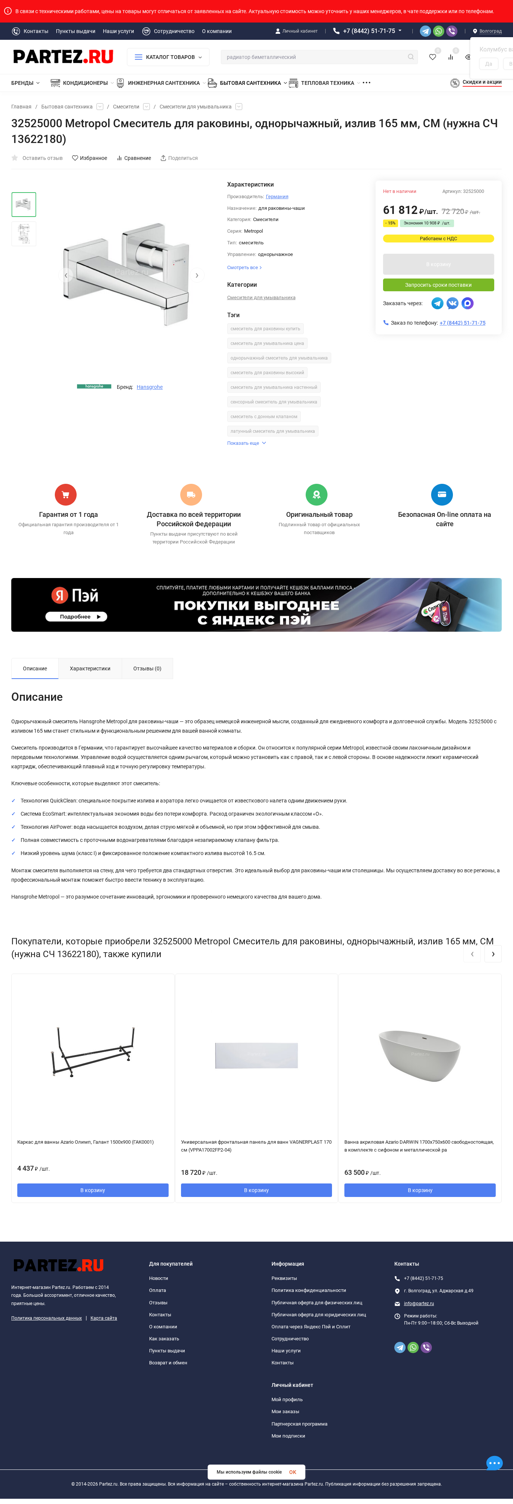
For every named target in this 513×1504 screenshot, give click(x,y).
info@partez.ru (419, 1303)
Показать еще (243, 443)
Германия (277, 196)
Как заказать (164, 1338)
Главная (21, 106)
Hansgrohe (150, 387)
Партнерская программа (299, 1424)
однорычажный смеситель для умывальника (279, 358)
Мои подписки (288, 1436)
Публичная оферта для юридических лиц (319, 1314)
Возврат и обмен (168, 1362)
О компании (163, 1326)
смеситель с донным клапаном (264, 416)
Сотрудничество (290, 1338)
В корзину (438, 264)
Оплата (157, 1290)
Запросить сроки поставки (438, 285)
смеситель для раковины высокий (267, 372)
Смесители (126, 106)
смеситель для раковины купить (265, 328)
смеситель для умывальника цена (267, 343)
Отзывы (158, 1302)
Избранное (93, 158)
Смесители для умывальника (196, 106)
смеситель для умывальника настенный (274, 387)
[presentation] (65, 275)
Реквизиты (284, 1278)
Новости (158, 1278)
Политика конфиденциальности (309, 1290)
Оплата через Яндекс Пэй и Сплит (311, 1326)
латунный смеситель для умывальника (273, 431)
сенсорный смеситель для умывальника (274, 402)
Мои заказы (285, 1411)
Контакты (160, 1314)
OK (292, 1472)
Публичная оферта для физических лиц (317, 1302)
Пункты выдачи (167, 1350)
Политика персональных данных (46, 1318)
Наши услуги (286, 1350)
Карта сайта (104, 1318)
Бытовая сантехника (67, 106)
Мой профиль (287, 1399)
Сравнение (137, 158)
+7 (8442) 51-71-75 (369, 31)
